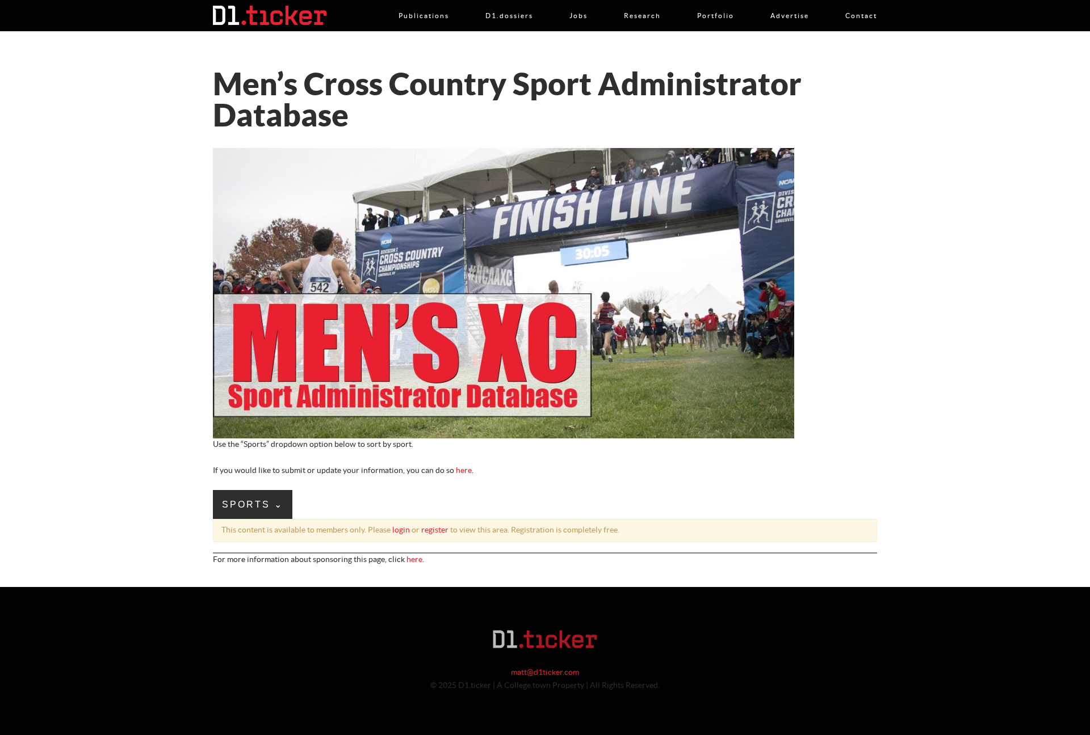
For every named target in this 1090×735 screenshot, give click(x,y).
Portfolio (715, 4)
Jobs (578, 4)
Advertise (789, 4)
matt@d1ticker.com (545, 673)
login (401, 530)
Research (642, 4)
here (464, 471)
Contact (861, 4)
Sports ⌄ (252, 504)
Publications (424, 4)
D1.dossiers (509, 4)
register (434, 530)
